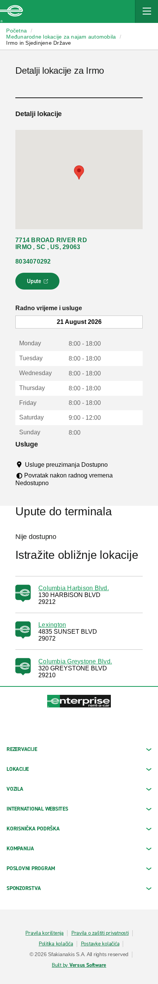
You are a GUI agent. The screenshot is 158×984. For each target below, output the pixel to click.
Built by (79, 965)
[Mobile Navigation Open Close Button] (146, 11)
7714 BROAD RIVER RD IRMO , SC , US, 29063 (51, 243)
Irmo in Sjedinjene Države (38, 43)
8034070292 (33, 261)
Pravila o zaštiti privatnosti (100, 933)
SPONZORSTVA (24, 888)
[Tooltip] (114, 464)
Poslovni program (31, 868)
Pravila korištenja (44, 933)
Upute (38, 283)
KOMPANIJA (20, 848)
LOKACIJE (18, 769)
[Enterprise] (11, 11)
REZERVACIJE (22, 749)
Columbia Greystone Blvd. (75, 661)
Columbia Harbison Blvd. (73, 588)
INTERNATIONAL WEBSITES (37, 808)
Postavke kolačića (100, 943)
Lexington (52, 624)
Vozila (15, 789)
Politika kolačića (56, 943)
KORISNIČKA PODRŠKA (33, 828)
